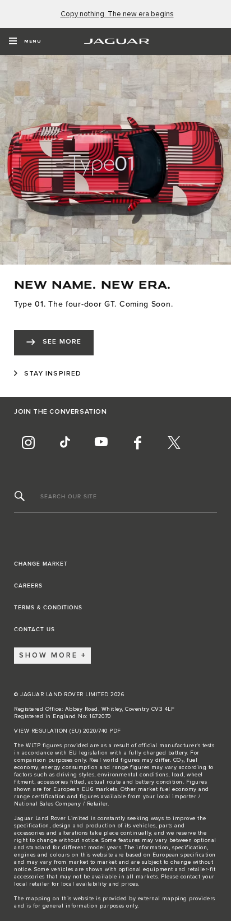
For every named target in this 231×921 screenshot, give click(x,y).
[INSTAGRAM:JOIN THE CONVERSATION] (28, 443)
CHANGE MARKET (41, 564)
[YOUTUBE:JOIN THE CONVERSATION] (101, 443)
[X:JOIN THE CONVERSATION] (174, 443)
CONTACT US (34, 629)
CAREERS (28, 585)
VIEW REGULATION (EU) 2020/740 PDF (67, 731)
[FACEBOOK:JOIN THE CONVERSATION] (137, 443)
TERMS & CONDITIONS (48, 607)
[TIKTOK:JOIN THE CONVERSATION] (64, 443)
